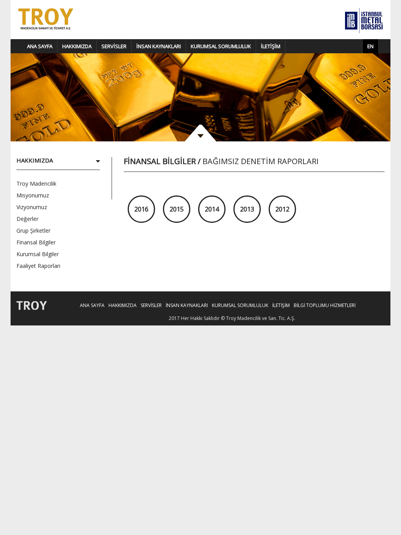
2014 (212, 209)
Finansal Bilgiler (36, 242)
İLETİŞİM (270, 46)
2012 (282, 209)
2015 (177, 209)
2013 (247, 209)
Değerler (27, 218)
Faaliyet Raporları (38, 265)
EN (370, 46)
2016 (141, 209)
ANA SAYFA (39, 46)
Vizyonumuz (31, 207)
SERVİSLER (113, 46)
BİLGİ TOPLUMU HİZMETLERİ (325, 305)
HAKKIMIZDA (77, 46)
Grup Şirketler (33, 230)
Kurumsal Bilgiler (37, 254)
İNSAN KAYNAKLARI (158, 46)
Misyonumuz (32, 195)
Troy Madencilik (36, 183)
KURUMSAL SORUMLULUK (221, 46)
